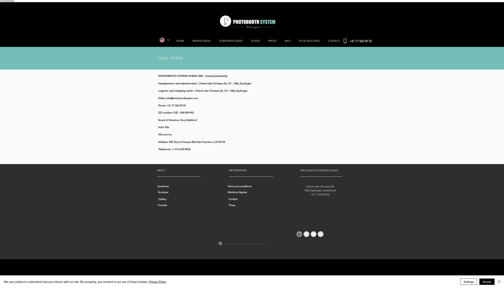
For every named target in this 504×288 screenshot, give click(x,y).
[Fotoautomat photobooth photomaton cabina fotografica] (299, 234)
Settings (469, 282)
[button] (163, 192)
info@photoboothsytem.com (182, 98)
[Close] (499, 282)
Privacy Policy (157, 282)
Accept (487, 282)
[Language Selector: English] (164, 40)
